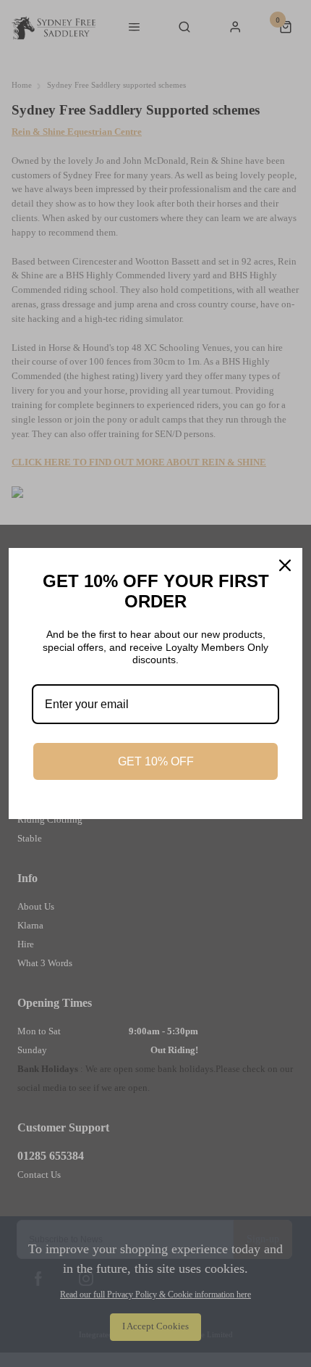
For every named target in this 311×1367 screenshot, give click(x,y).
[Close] (285, 565)
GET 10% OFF (156, 761)
